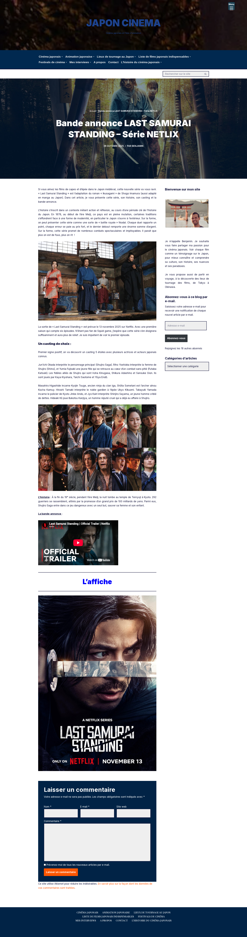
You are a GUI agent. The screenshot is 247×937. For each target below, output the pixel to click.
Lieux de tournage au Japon (152, 912)
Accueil (92, 111)
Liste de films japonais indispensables (108, 916)
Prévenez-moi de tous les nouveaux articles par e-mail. (78, 864)
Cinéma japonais (87, 912)
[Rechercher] (205, 74)
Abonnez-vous (176, 338)
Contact (113, 62)
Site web (121, 806)
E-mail (84, 806)
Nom (47, 806)
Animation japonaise (116, 912)
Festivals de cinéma (151, 916)
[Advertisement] (187, 394)
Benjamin (137, 146)
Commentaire (52, 821)
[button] (62, 56)
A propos (100, 62)
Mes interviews (85, 920)
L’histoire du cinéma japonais (152, 920)
